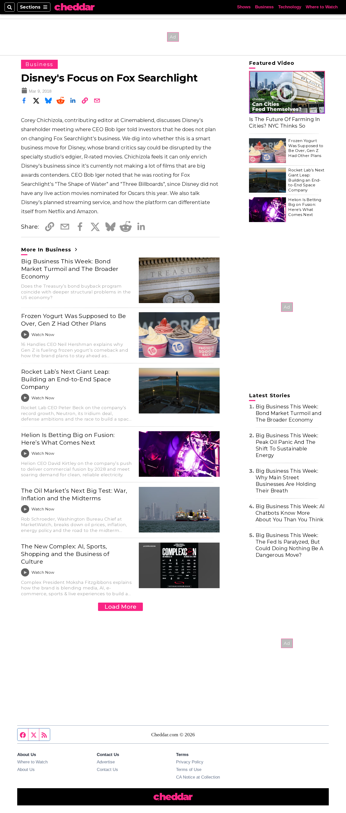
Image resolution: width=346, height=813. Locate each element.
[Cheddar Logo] (74, 7)
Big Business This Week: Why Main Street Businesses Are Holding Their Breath (287, 481)
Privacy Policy (189, 761)
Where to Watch (322, 7)
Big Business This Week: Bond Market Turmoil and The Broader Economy (70, 269)
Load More (120, 606)
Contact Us (107, 769)
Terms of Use (188, 769)
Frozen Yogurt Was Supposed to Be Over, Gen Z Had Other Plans (73, 319)
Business (264, 7)
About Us (26, 769)
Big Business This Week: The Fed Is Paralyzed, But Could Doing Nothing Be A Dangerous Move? (289, 545)
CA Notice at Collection (198, 777)
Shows (244, 7)
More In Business (47, 250)
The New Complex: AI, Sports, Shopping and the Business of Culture (65, 554)
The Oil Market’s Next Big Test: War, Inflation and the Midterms (74, 494)
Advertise (106, 761)
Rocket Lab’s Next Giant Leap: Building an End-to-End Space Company (66, 379)
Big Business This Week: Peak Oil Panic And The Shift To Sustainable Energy (287, 445)
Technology (289, 7)
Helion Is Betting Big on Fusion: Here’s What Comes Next (67, 438)
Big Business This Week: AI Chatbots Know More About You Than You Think (290, 513)
